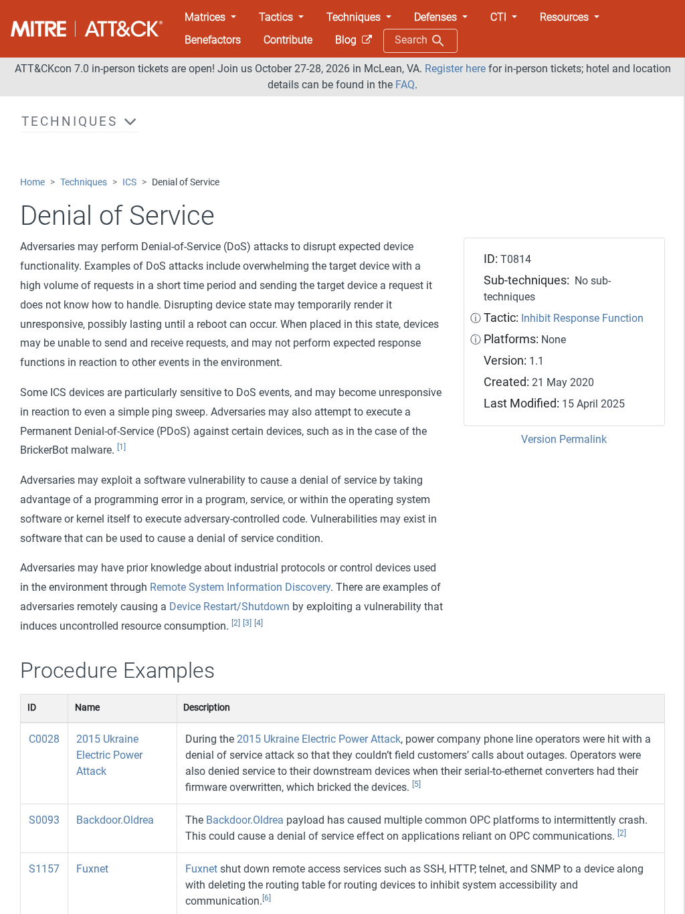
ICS (129, 182)
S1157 (44, 868)
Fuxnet (92, 868)
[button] (210, 17)
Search (412, 39)
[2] (235, 623)
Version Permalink (564, 439)
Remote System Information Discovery (240, 587)
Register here (455, 68)
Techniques (83, 182)
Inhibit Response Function (582, 318)
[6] (266, 898)
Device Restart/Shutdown (229, 606)
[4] (258, 623)
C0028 (44, 739)
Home (32, 182)
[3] (247, 623)
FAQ (405, 84)
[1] (121, 447)
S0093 (44, 820)
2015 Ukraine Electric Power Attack (109, 755)
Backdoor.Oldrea (115, 820)
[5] (416, 784)
